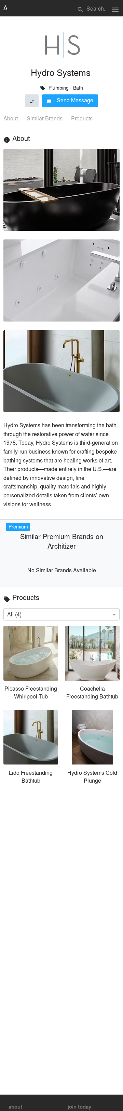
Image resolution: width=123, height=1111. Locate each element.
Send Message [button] (70, 100)
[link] (31, 664)
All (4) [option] (14, 614)
